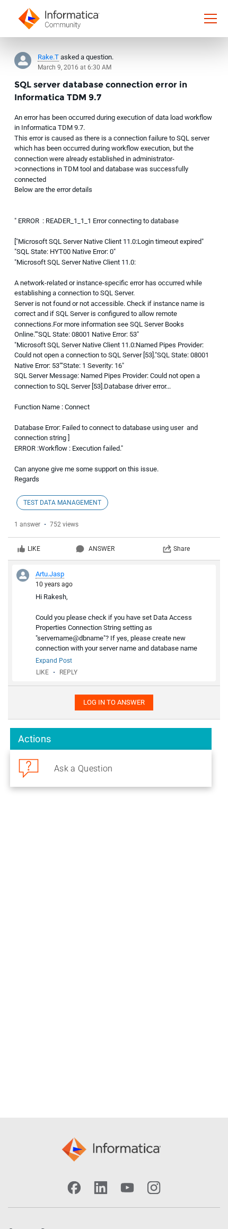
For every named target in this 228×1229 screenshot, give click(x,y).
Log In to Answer (114, 702)
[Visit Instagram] (154, 1188)
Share (181, 548)
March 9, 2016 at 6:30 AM (74, 67)
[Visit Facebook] (74, 1188)
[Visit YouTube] (127, 1188)
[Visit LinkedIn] (101, 1188)
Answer (102, 548)
